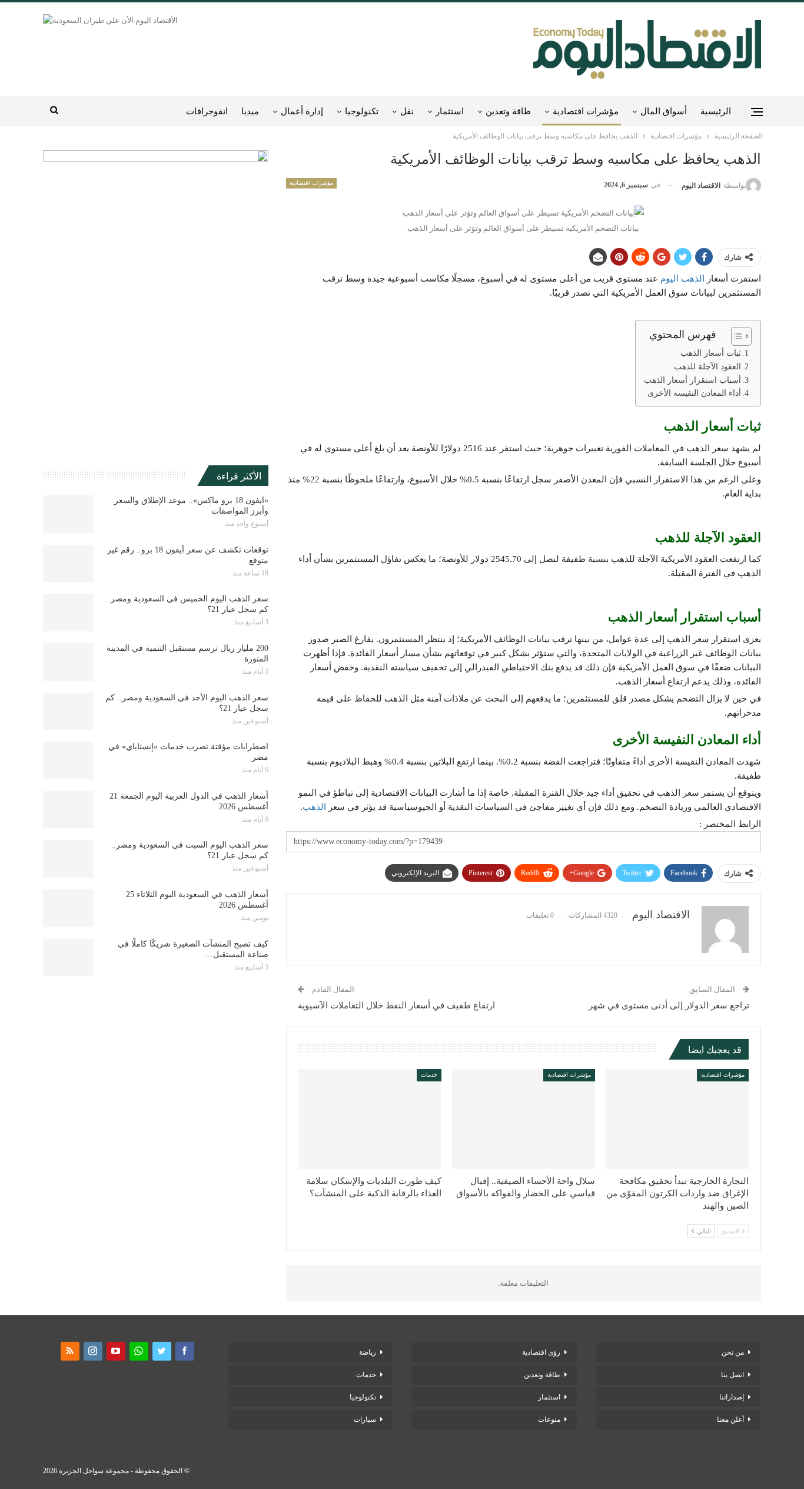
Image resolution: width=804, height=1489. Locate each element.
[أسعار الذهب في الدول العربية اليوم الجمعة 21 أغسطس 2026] (68, 810)
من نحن (733, 1352)
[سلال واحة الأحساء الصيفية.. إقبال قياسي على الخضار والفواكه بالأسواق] (523, 1119)
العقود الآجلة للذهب (707, 366)
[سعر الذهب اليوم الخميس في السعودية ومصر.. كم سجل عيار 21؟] (68, 612)
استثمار (450, 111)
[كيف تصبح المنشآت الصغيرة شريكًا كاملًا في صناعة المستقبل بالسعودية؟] (68, 958)
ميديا (250, 111)
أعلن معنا (730, 1419)
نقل (407, 111)
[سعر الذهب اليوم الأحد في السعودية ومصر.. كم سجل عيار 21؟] (68, 711)
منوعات (549, 1419)
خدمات (429, 1074)
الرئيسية (715, 111)
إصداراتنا (731, 1397)
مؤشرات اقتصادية (586, 111)
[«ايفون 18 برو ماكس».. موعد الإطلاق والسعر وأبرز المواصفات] (68, 514)
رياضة (367, 1352)
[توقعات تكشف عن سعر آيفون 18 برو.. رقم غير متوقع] (68, 564)
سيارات (365, 1419)
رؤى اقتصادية (541, 1352)
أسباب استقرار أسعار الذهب (691, 380)
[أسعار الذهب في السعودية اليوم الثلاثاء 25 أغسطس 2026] (68, 908)
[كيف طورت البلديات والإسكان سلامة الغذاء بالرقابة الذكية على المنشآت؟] (369, 1119)
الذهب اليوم (683, 278)
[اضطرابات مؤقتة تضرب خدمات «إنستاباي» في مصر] (68, 760)
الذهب (315, 807)
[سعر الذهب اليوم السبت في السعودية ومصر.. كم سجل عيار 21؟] (68, 859)
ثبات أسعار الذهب (710, 353)
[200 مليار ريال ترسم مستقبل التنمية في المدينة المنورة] (68, 662)
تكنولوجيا (361, 111)
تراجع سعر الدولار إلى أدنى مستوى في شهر (669, 1005)
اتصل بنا (732, 1375)
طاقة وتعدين (508, 111)
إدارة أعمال (302, 111)
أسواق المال (663, 111)
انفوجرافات (207, 111)
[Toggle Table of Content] (735, 336)
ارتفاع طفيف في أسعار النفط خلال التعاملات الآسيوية (396, 1005)
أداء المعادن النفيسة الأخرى (694, 393)
